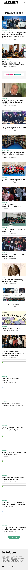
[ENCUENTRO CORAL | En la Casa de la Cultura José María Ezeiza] (14, 117)
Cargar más (14, 537)
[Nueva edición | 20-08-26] (14, 294)
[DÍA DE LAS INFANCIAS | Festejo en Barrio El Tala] (14, 219)
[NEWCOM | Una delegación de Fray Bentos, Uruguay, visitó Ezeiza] (14, 169)
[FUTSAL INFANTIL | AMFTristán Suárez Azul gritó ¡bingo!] (14, 417)
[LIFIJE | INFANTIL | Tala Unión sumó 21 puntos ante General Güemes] (14, 517)
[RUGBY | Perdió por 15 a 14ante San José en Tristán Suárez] (14, 442)
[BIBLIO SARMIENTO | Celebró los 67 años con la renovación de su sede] (14, 142)
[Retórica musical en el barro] (14, 393)
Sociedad (9, 30)
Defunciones (5, 376)
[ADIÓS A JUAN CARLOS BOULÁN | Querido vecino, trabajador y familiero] (14, 90)
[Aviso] (14, 74)
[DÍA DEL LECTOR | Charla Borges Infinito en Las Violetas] (14, 269)
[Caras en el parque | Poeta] (14, 318)
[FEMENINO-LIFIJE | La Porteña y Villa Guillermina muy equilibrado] (14, 492)
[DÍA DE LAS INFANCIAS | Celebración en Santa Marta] (14, 194)
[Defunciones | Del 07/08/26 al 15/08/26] (14, 368)
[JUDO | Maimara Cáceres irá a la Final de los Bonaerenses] (14, 467)
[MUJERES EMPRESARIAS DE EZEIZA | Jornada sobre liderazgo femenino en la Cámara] (14, 341)
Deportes (4, 30)
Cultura (4, 59)
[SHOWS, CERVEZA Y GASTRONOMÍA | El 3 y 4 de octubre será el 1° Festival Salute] (14, 51)
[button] (3, 2)
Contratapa (5, 326)
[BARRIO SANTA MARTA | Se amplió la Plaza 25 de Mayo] (14, 244)
